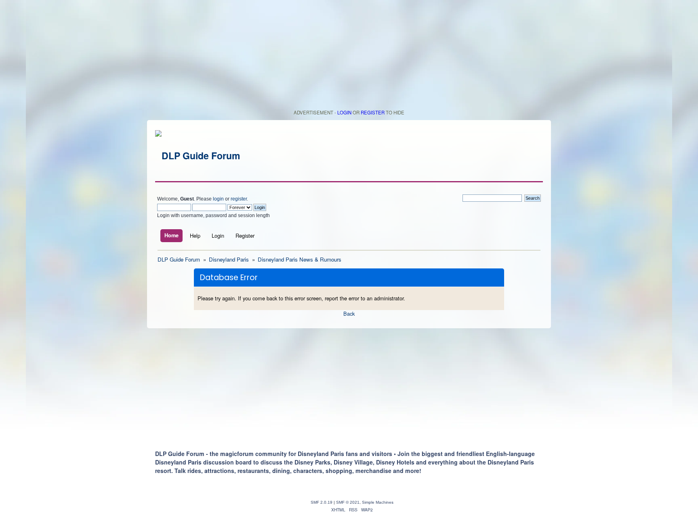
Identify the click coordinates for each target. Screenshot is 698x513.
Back (349, 313)
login (218, 198)
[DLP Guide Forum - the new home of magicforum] (197, 155)
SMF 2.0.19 (321, 502)
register (239, 198)
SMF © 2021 (348, 502)
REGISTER (373, 112)
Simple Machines (377, 502)
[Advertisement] (349, 56)
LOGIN (344, 112)
